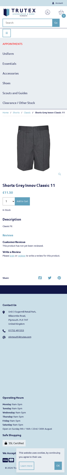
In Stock (7, 210)
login (12, 255)
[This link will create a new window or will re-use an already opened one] (40, 278)
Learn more (26, 465)
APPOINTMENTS (12, 44)
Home (6, 112)
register (22, 255)
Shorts (16, 112)
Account (59, 3)
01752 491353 (16, 330)
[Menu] (7, 33)
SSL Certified (16, 443)
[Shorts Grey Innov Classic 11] (33, 148)
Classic (27, 112)
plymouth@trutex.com (19, 337)
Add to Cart (22, 201)
